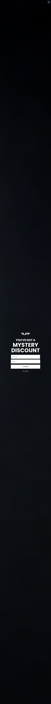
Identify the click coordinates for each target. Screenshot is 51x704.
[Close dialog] (49, 2)
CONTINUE (25, 366)
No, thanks (25, 371)
